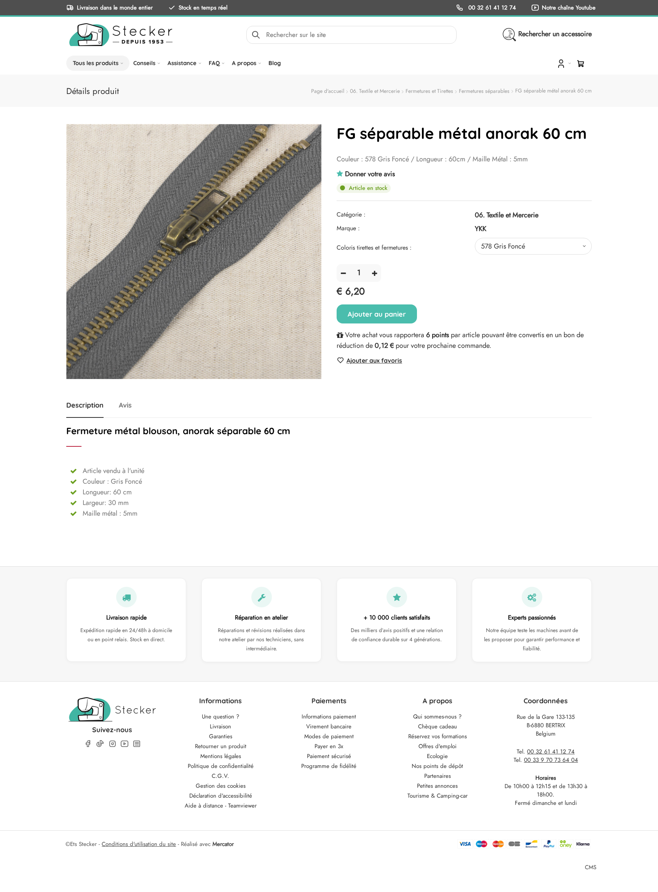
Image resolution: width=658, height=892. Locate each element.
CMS (590, 867)
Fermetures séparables (484, 91)
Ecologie (437, 756)
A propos (244, 63)
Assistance (182, 63)
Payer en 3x (329, 746)
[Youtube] (124, 743)
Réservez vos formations (437, 736)
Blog (274, 63)
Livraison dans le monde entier (115, 7)
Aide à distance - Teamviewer (221, 805)
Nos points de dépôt (437, 766)
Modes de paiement (329, 736)
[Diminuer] (343, 273)
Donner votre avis (370, 174)
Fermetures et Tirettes (429, 91)
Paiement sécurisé (329, 756)
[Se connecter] (563, 63)
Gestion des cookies (221, 786)
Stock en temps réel (203, 7)
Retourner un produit (220, 746)
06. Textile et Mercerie (375, 91)
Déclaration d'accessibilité (220, 796)
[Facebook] (88, 743)
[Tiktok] (100, 743)
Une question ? (220, 716)
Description (85, 405)
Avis (125, 405)
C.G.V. (220, 776)
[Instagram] (112, 743)
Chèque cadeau (437, 726)
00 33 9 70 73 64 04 (551, 760)
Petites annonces (437, 786)
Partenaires (437, 776)
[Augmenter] (374, 273)
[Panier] (580, 64)
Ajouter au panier (377, 314)
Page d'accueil (327, 91)
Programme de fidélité (328, 766)
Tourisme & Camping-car (437, 796)
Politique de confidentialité (221, 766)
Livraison (220, 726)
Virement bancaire (328, 726)
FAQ (214, 63)
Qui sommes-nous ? (437, 716)
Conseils (144, 63)
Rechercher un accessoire (555, 34)
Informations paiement (329, 716)
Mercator (223, 844)
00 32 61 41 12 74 (491, 7)
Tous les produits (95, 63)
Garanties (220, 736)
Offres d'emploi (437, 746)
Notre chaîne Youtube (569, 7)
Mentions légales (220, 756)
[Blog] (137, 743)
